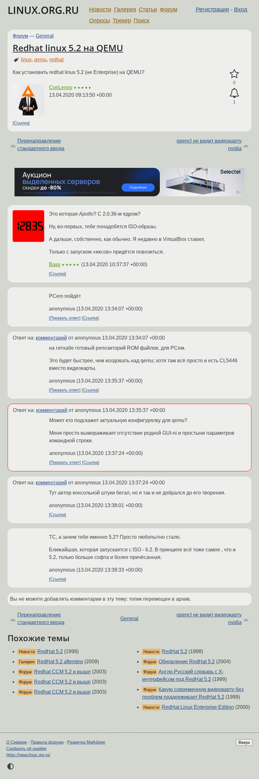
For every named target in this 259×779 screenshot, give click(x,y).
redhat (56, 59)
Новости (100, 9)
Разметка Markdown (86, 742)
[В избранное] (234, 74)
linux (26, 59)
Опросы (99, 20)
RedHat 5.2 (50, 651)
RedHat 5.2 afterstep (60, 661)
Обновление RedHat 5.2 (187, 661)
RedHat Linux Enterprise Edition (198, 707)
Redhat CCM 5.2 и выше (62, 671)
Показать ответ (64, 318)
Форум (168, 9)
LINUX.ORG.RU (43, 10)
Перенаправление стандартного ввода (40, 144)
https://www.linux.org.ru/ (28, 754)
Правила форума (47, 742)
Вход (240, 9)
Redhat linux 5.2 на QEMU (68, 48)
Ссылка (21, 123)
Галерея (125, 9)
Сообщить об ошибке (26, 748)
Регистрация (212, 9)
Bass (54, 264)
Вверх (244, 742)
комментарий (51, 337)
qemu (40, 59)
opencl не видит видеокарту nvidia (209, 144)
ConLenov (60, 87)
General (45, 36)
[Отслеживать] (234, 93)
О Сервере (16, 742)
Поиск (141, 20)
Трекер (122, 20)
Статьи (148, 9)
